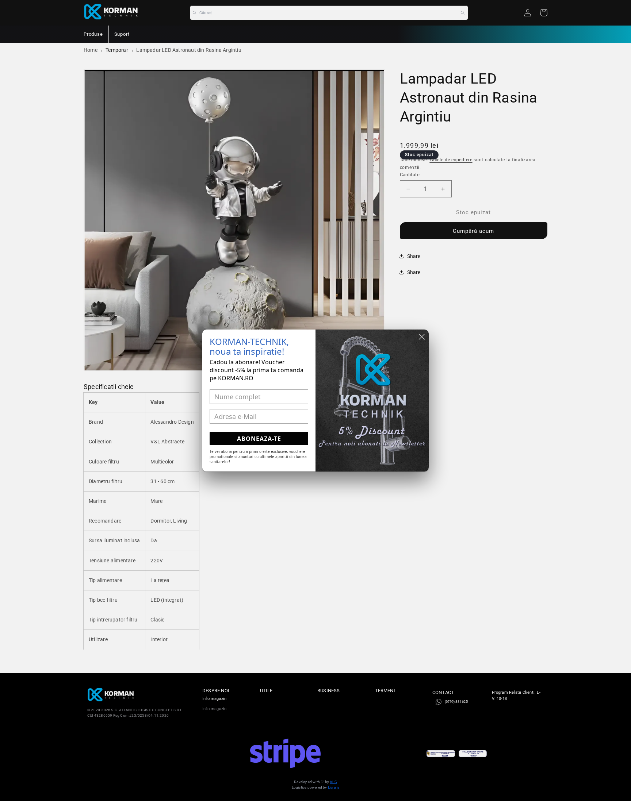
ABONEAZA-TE (259, 439)
